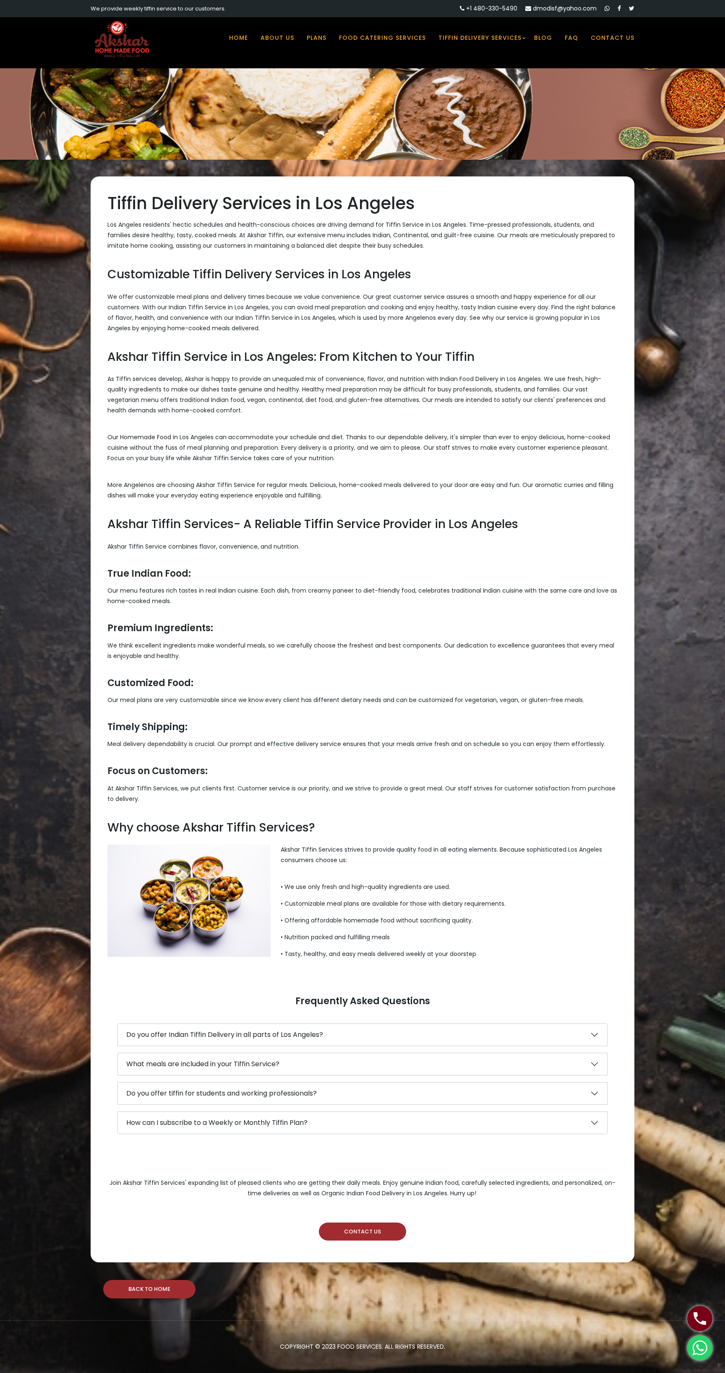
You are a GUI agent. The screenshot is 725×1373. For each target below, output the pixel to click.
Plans (316, 38)
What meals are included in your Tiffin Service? (202, 1064)
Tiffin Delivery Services (480, 38)
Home (238, 38)
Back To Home (149, 1289)
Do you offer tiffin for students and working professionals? (221, 1093)
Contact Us (612, 38)
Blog (543, 38)
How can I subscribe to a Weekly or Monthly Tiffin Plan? (217, 1122)
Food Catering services (382, 38)
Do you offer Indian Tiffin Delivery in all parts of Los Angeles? (224, 1034)
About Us (277, 38)
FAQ (571, 38)
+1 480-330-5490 (490, 8)
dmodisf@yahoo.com (564, 8)
